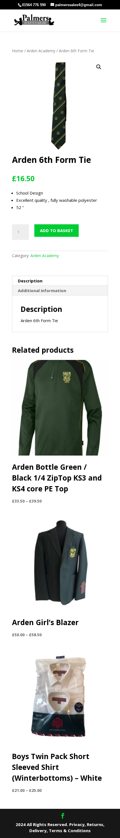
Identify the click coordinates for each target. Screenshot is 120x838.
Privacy (77, 824)
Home (17, 50)
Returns (95, 824)
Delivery (38, 830)
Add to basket (56, 230)
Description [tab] (30, 281)
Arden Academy (41, 50)
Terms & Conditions (70, 830)
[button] (99, 67)
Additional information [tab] (42, 290)
